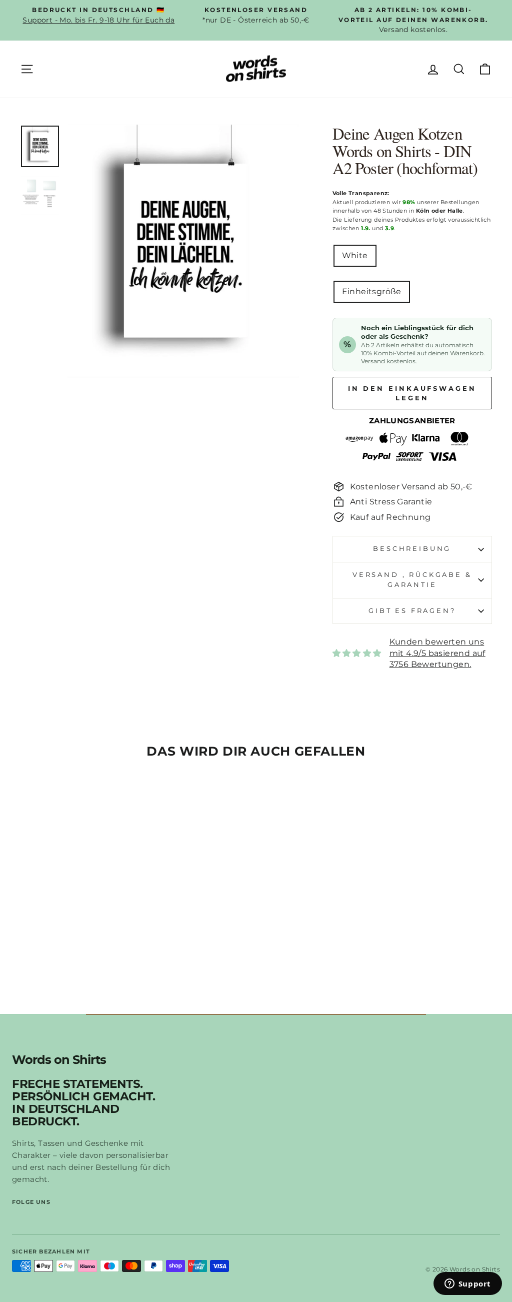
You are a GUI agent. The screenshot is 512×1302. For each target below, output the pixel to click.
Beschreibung (412, 548)
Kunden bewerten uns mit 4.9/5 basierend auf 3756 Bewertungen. (438, 653)
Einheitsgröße (372, 291)
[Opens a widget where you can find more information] (467, 1284)
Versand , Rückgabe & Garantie (412, 579)
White (355, 255)
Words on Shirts (59, 1060)
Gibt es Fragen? (412, 610)
